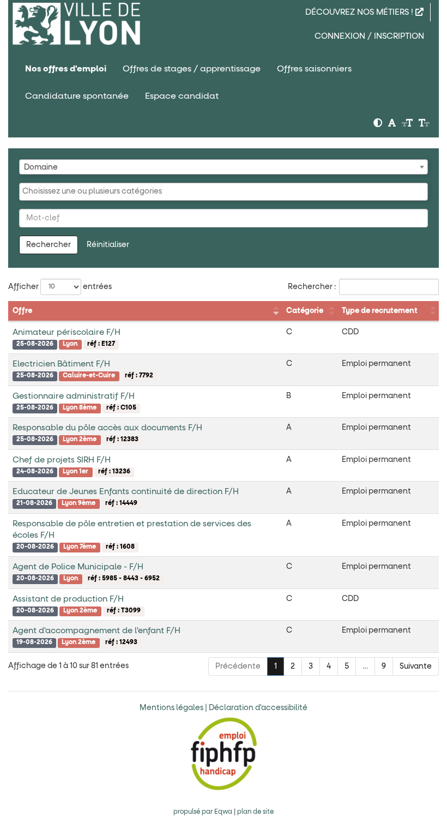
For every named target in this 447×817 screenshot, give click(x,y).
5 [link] (347, 666)
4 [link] (329, 666)
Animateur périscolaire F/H (66, 332)
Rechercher (48, 245)
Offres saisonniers (314, 68)
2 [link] (293, 666)
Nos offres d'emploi (65, 68)
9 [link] (384, 666)
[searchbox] (223, 191)
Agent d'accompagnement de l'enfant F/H (96, 631)
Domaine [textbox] (41, 167)
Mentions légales (171, 708)
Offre (22, 311)
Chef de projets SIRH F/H (62, 460)
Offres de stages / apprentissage (192, 68)
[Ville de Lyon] (76, 23)
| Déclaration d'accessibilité (256, 708)
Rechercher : (312, 287)
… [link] (365, 666)
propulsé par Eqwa (203, 812)
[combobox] (223, 167)
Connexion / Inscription (369, 36)
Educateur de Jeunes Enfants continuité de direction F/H (126, 492)
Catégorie (304, 311)
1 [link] (275, 666)
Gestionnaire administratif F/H (74, 396)
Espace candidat (182, 96)
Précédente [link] (238, 666)
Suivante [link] (416, 666)
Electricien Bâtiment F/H (61, 364)
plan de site (255, 812)
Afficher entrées (60, 287)
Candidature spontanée (77, 96)
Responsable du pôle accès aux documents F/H (107, 428)
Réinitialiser (108, 245)
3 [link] (311, 666)
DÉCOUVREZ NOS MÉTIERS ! (360, 12)
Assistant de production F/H (68, 599)
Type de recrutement (380, 311)
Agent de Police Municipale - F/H (78, 567)
